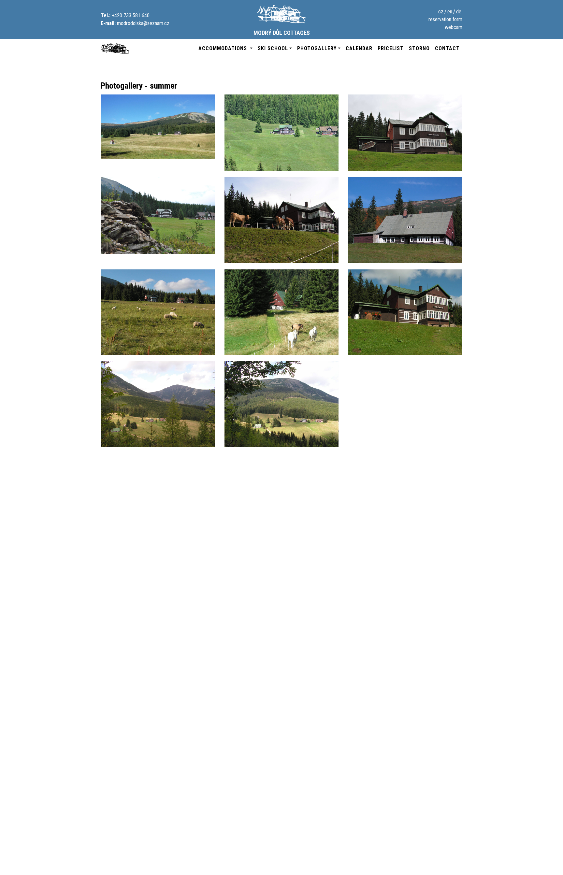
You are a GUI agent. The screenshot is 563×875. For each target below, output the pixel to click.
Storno (419, 48)
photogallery (317, 48)
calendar (359, 48)
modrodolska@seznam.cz (143, 23)
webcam (453, 27)
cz (440, 11)
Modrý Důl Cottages (281, 32)
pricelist (391, 48)
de (458, 11)
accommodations (223, 48)
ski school (273, 48)
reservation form (445, 19)
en (449, 11)
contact (447, 48)
